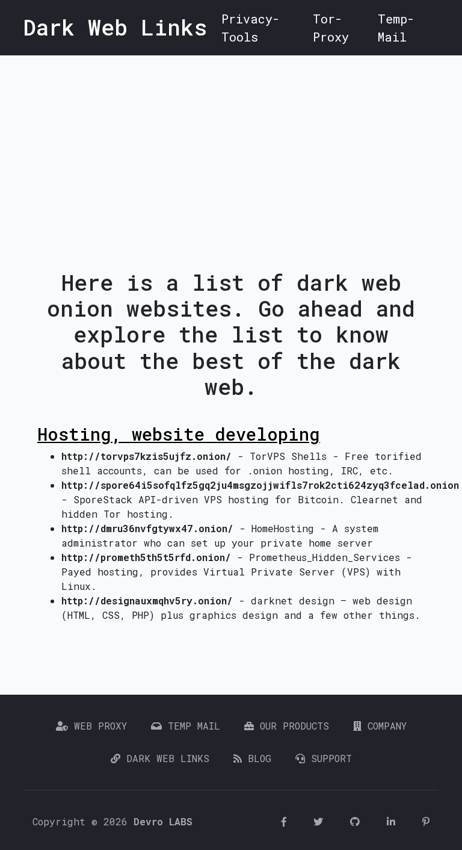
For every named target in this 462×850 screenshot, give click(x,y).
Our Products (291, 725)
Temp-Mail (396, 28)
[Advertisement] (231, 145)
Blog (256, 758)
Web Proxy (97, 725)
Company (384, 725)
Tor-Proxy (331, 28)
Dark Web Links (164, 758)
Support (328, 758)
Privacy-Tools (250, 28)
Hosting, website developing (178, 434)
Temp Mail (191, 725)
